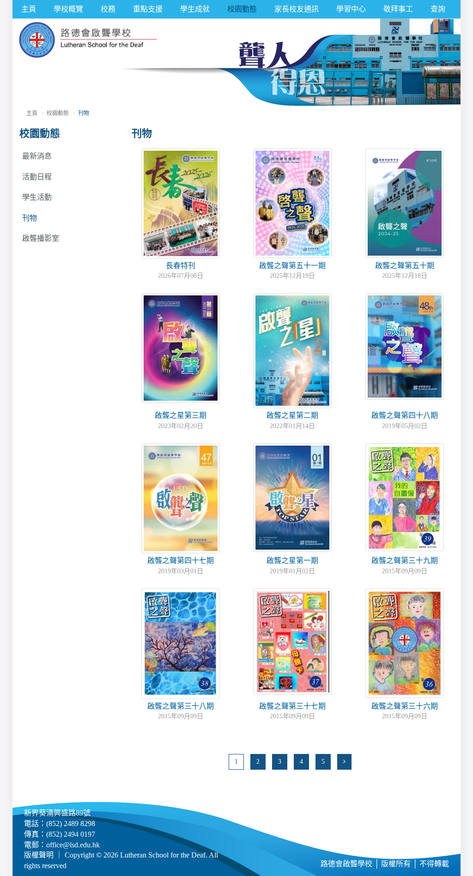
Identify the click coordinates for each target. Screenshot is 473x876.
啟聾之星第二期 (292, 415)
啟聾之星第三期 (180, 415)
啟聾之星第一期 (292, 560)
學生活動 (37, 197)
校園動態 (242, 9)
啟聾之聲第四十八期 (404, 415)
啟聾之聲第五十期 (404, 266)
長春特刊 (180, 266)
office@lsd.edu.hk (73, 845)
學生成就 (195, 9)
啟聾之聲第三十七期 (292, 706)
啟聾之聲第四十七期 (180, 560)
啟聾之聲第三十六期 (404, 706)
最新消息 (37, 156)
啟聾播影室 (40, 238)
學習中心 (351, 9)
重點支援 (148, 9)
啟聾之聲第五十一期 (292, 266)
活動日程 (37, 177)
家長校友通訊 (296, 9)
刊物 (29, 218)
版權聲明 (39, 855)
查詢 (438, 9)
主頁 (28, 9)
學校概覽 (68, 9)
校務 (108, 9)
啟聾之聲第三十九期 (404, 560)
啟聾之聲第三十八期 (180, 706)
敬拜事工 (398, 9)
